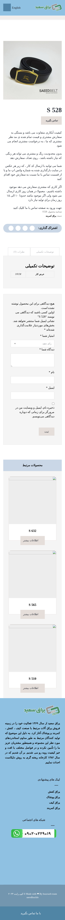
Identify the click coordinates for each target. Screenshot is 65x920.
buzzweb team (50, 893)
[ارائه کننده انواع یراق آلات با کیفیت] (48, 7)
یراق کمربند (51, 216)
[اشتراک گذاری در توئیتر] (32, 228)
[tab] (45, 251)
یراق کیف (54, 802)
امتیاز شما (47, 335)
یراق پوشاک (53, 797)
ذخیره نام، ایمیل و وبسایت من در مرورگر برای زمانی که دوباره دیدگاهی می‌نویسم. (34, 412)
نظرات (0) (19, 251)
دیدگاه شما (46, 349)
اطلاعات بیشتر (30, 540)
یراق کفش (54, 791)
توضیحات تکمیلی (45, 251)
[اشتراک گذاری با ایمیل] (11, 228)
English (16, 7)
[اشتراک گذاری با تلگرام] (18, 228)
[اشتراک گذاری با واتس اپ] (25, 228)
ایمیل (50, 387)
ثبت (46, 431)
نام (51, 372)
